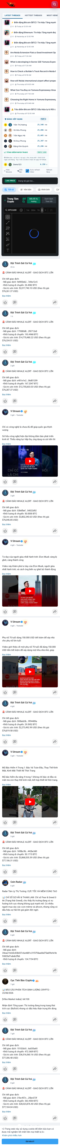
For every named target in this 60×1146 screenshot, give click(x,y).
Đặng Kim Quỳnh (20, 146)
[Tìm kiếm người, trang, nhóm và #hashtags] (54, 4)
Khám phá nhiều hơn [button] (12, 1135)
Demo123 (17, 164)
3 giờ (12, 415)
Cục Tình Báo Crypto (21, 980)
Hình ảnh (45, 189)
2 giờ (12, 366)
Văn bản (27, 189)
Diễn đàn (21, 171)
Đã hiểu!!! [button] (30, 1141)
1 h (11, 316)
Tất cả (10, 189)
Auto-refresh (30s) (35, 171)
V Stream (15, 411)
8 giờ (12, 1083)
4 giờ (12, 545)
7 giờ (12, 984)
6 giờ (12, 886)
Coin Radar (16, 882)
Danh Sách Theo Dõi (49, 200)
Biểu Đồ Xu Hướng (33, 200)
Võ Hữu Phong (19, 130)
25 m (12, 267)
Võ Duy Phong (19, 141)
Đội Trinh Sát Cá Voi (21, 263)
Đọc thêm (6, 296)
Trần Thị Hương (20, 125)
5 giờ (12, 756)
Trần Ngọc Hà (19, 135)
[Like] (30, 303)
